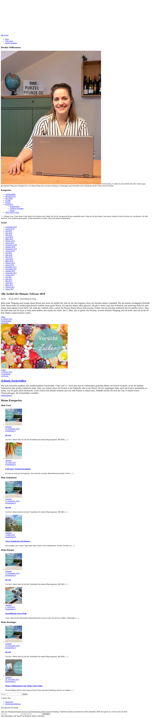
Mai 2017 (8, 281)
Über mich (9, 41)
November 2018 (11, 245)
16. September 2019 (12, 429)
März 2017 (9, 285)
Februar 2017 (10, 287)
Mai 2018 (8, 257)
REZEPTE (9, 204)
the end (8, 435)
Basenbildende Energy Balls (15, 613)
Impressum (9, 702)
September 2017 (11, 273)
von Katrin (4, 323)
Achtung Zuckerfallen (13, 380)
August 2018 (9, 251)
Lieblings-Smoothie (17, 208)
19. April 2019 (10, 463)
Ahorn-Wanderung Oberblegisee (17, 541)
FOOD (7, 202)
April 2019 (9, 237)
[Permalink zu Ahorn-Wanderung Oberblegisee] (13, 531)
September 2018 (11, 249)
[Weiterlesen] (6, 395)
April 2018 (9, 259)
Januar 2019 (9, 243)
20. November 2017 (12, 679)
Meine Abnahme (11, 43)
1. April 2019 (10, 607)
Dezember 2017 (11, 267)
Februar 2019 (10, 241)
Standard (8, 427)
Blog (7, 39)
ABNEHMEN (10, 194)
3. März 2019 (10, 535)
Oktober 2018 (10, 247)
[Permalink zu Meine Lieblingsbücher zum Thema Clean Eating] (13, 675)
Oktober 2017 (10, 271)
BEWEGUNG (10, 196)
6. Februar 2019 (6, 319)
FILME (8, 200)
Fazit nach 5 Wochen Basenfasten (18, 469)
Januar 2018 (9, 265)
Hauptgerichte (15, 206)
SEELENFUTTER (12, 212)
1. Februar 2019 (6, 372)
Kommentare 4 (10, 431)
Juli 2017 (8, 277)
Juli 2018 (8, 253)
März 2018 (9, 261)
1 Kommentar (6, 374)
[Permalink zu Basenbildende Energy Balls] (13, 603)
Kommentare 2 (10, 609)
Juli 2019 (8, 231)
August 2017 (9, 275)
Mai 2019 (8, 235)
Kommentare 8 (10, 465)
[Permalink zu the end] (13, 425)
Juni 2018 (8, 255)
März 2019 (9, 239)
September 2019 (11, 227)
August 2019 (9, 229)
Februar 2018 (10, 263)
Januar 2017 (9, 289)
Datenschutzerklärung (13, 704)
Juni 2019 (8, 233)
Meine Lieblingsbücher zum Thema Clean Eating (24, 686)
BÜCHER (9, 198)
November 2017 (11, 269)
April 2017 (9, 283)
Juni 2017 (8, 279)
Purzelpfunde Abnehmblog (76, 17)
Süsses (12, 210)
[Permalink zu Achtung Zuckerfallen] (34, 368)
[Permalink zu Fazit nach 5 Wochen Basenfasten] (13, 458)
